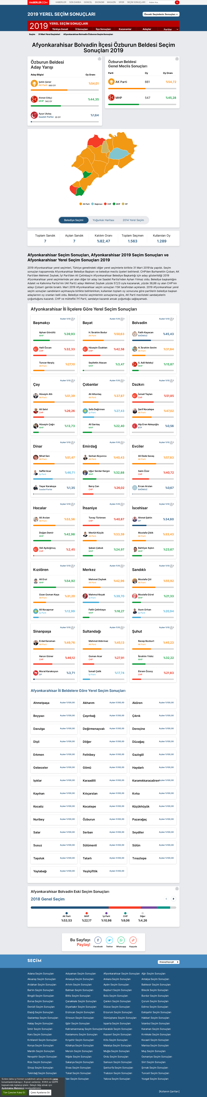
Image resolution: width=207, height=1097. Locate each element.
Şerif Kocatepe (146, 409)
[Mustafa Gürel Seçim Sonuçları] (134, 596)
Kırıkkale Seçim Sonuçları (156, 1034)
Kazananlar (125, 29)
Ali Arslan (44, 517)
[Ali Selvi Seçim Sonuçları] (35, 411)
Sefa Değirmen (97, 409)
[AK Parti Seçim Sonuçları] (111, 83)
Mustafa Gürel (146, 594)
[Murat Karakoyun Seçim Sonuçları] (35, 673)
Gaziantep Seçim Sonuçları (42, 1017)
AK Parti (121, 82)
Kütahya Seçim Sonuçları (79, 1045)
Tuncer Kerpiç (46, 362)
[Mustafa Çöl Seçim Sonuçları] (134, 581)
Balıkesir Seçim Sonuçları (156, 984)
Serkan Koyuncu (98, 456)
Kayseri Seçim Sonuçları (117, 1034)
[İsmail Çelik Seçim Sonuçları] (85, 673)
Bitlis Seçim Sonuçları (77, 995)
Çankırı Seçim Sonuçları (117, 1001)
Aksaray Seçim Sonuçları (41, 979)
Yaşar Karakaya (47, 486)
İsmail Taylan (145, 394)
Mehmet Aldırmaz (98, 641)
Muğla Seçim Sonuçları (117, 1051)
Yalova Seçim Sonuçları (117, 1078)
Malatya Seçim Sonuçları (117, 1045)
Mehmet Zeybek (97, 579)
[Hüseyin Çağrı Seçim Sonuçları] (35, 426)
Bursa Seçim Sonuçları (40, 1001)
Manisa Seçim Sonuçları (155, 1045)
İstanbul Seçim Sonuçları (156, 1023)
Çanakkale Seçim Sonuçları (81, 1001)
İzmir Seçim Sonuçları (39, 1028)
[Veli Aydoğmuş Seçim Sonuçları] (35, 549)
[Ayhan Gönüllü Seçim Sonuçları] (35, 334)
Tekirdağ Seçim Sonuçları (42, 1073)
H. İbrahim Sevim (147, 347)
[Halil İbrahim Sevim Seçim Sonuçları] (134, 349)
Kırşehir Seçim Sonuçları (79, 1039)
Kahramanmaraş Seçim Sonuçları (84, 1028)
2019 (38, 25)
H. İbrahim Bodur (98, 332)
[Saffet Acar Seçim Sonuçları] (35, 472)
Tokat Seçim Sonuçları (78, 1073)
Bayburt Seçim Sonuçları (118, 990)
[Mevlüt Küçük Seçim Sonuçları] (85, 534)
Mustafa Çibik (145, 532)
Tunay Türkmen (97, 517)
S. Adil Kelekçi (145, 362)
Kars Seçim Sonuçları (39, 1034)
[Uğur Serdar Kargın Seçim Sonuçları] (85, 472)
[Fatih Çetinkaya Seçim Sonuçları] (85, 611)
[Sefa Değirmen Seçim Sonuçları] (85, 411)
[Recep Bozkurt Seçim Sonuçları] (134, 642)
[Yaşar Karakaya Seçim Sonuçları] (35, 487)
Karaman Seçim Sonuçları (156, 1028)
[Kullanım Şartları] (169, 1091)
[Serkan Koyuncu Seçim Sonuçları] (85, 457)
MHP (118, 97)
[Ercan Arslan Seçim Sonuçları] (134, 487)
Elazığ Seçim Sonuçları (40, 1012)
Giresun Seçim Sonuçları (79, 1017)
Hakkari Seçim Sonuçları (155, 1017)
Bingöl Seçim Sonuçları (40, 995)
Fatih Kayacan (145, 332)
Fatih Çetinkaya (97, 609)
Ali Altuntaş (95, 394)
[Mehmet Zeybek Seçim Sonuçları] (85, 581)
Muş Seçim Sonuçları (154, 1051)
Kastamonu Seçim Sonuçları (81, 1034)
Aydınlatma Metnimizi (13, 1088)
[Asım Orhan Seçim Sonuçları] (134, 611)
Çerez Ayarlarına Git (40, 1092)
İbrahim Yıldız (145, 656)
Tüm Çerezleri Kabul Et (14, 1092)
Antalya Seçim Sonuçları (155, 979)
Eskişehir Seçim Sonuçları (156, 1012)
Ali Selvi (43, 409)
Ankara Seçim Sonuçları (117, 979)
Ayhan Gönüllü (47, 332)
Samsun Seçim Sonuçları (118, 1062)
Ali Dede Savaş (146, 456)
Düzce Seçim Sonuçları (117, 1006)
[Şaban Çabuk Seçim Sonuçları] (85, 549)
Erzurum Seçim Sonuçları (118, 1012)
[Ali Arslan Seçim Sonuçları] (35, 519)
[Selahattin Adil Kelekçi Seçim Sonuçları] (134, 364)
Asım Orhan (144, 609)
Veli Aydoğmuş (47, 547)
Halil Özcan (45, 347)
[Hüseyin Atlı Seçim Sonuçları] (35, 395)
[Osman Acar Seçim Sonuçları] (85, 657)
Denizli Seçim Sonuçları (41, 1006)
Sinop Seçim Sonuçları (40, 1067)
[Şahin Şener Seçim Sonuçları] (34, 83)
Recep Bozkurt (146, 641)
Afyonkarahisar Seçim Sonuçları (122, 973)
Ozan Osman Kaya (49, 594)
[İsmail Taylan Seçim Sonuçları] (134, 395)
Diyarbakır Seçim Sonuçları (80, 1006)
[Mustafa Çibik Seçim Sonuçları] (134, 534)
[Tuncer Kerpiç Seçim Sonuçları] (35, 364)
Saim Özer (143, 471)
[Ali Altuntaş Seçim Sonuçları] (85, 395)
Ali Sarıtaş (94, 424)
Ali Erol (43, 579)
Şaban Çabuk (96, 547)
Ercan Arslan (145, 486)
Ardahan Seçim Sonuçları (41, 984)
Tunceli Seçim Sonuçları (155, 1073)
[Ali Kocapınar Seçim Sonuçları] (35, 611)
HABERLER (61, 2)
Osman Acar (95, 656)
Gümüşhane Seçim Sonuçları (120, 1017)
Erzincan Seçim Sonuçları (80, 1012)
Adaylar (147, 29)
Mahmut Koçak (97, 594)
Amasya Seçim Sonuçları (79, 979)
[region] (32, 1087)
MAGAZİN (111, 2)
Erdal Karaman (47, 641)
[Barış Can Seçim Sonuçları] (85, 487)
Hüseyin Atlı (45, 394)
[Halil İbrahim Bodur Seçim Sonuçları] (85, 334)
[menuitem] (119, 153)
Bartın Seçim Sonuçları (40, 990)
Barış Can (94, 486)
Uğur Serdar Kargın (99, 471)
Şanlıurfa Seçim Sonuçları (118, 1067)
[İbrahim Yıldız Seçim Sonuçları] (134, 657)
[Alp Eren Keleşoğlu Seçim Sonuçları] (134, 426)
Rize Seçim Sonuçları (39, 1062)
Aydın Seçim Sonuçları (116, 984)
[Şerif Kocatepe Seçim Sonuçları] (134, 411)
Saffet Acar (45, 471)
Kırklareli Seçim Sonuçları (42, 1039)
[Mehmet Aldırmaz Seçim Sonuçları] (85, 642)
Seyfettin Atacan (98, 362)
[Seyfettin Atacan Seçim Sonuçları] (85, 364)
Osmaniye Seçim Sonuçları (157, 1056)
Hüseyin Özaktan (98, 347)
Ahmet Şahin (145, 517)
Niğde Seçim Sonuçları (78, 1056)
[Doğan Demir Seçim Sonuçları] (35, 534)
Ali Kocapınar (46, 609)
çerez (55, 1079)
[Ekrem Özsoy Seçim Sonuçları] (134, 673)
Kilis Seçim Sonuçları (116, 1039)
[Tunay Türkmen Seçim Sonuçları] (85, 519)
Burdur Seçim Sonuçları (155, 995)
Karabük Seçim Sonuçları (118, 1028)
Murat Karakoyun (48, 671)
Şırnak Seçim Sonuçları (155, 1067)
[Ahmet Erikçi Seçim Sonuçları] (34, 99)
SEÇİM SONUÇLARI (136, 2)
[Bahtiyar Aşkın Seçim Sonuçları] (134, 549)
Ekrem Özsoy (145, 671)
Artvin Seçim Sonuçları (78, 984)
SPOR (121, 2)
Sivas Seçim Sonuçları (78, 1067)
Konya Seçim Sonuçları (40, 1045)
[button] (173, 899)
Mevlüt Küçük (96, 532)
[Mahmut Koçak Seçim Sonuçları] (85, 596)
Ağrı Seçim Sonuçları (153, 973)
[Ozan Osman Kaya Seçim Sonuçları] (35, 596)
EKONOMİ (99, 2)
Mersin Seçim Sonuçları (79, 1051)
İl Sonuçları (82, 29)
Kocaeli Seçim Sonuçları (155, 1039)
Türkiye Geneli (60, 29)
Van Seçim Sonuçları (77, 1078)
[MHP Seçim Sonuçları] (111, 99)
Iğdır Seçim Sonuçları (77, 1023)
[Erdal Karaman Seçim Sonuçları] (35, 642)
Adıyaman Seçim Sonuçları (80, 973)
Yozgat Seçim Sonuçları (155, 1078)
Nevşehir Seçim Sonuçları (42, 1056)
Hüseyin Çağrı (47, 424)
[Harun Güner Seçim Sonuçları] (35, 657)
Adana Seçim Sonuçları (40, 973)
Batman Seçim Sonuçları (79, 990)
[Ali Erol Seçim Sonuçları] (35, 581)
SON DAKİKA (75, 2)
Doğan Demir (46, 532)
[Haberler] (38, 4)
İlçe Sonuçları (103, 29)
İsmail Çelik (95, 671)
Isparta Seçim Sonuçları (117, 1023)
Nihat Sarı (44, 456)
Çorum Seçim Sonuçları (155, 1001)
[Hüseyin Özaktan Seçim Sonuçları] (85, 349)
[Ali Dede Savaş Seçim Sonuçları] (134, 457)
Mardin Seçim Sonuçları (41, 1051)
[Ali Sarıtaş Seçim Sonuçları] (85, 426)
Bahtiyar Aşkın (146, 547)
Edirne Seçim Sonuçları (155, 1006)
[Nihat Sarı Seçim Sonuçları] (35, 457)
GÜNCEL (88, 2)
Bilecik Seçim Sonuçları (155, 990)
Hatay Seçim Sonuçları (40, 1023)
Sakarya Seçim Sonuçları (79, 1062)
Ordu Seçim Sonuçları (116, 1056)
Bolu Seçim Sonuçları (116, 995)
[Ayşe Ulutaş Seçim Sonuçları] (34, 115)
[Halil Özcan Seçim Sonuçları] (35, 349)
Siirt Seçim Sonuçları (154, 1062)
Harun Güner (46, 656)
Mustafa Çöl (144, 579)
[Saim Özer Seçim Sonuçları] (134, 472)
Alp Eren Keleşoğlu (148, 424)
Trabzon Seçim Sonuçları (118, 1073)
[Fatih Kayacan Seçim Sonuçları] (134, 334)
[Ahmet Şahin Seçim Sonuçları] (134, 519)
